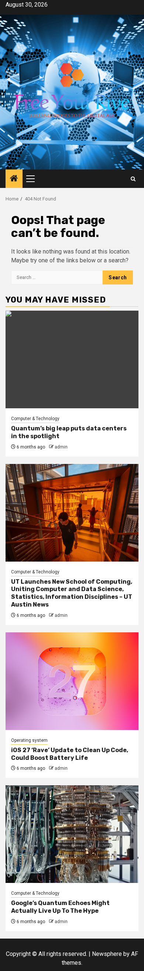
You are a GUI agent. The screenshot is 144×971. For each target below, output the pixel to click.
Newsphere (107, 953)
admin (61, 447)
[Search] (133, 179)
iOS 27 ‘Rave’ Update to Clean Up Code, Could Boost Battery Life (69, 754)
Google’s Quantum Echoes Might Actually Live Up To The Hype (60, 907)
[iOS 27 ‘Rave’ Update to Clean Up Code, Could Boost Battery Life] (72, 681)
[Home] (14, 179)
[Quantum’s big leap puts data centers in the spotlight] (72, 359)
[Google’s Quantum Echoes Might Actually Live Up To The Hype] (72, 834)
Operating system (29, 740)
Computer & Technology (35, 418)
